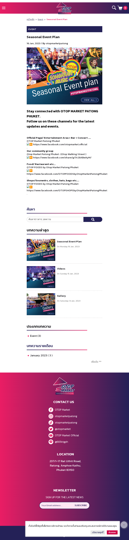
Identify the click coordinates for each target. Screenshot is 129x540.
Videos (61, 268)
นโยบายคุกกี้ (97, 532)
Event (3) (35, 336)
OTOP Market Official (67, 435)
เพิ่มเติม (94, 361)
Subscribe (81, 505)
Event (40, 19)
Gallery (61, 295)
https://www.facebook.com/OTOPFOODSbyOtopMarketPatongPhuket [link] (67, 174)
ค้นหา (92, 219)
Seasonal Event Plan (69, 241)
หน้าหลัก (30, 19)
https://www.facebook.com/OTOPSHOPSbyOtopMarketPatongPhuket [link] (67, 190)
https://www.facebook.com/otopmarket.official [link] (60, 144)
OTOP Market (62, 410)
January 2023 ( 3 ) (41, 355)
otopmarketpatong (66, 416)
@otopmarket (63, 429)
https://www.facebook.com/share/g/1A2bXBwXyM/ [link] (62, 157)
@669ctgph (61, 442)
